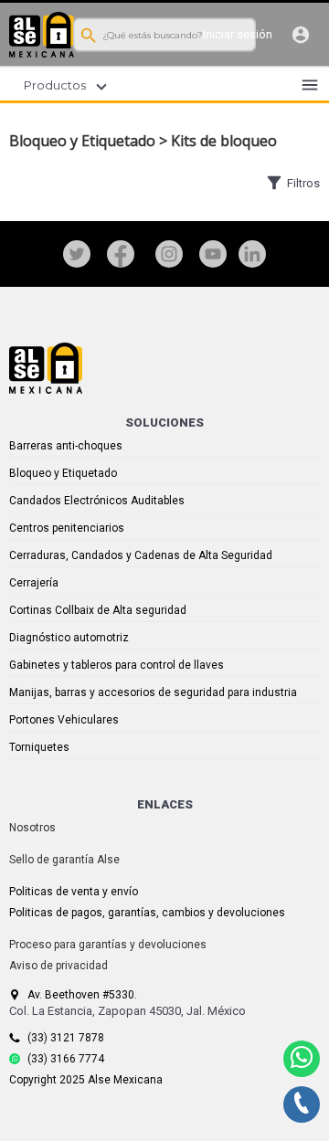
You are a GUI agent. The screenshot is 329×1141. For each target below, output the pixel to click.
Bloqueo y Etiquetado (82, 141)
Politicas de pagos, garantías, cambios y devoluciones (147, 912)
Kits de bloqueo (224, 141)
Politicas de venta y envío (73, 891)
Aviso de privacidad (58, 965)
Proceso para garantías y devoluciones (108, 944)
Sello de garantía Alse (64, 859)
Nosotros (32, 827)
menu (310, 85)
